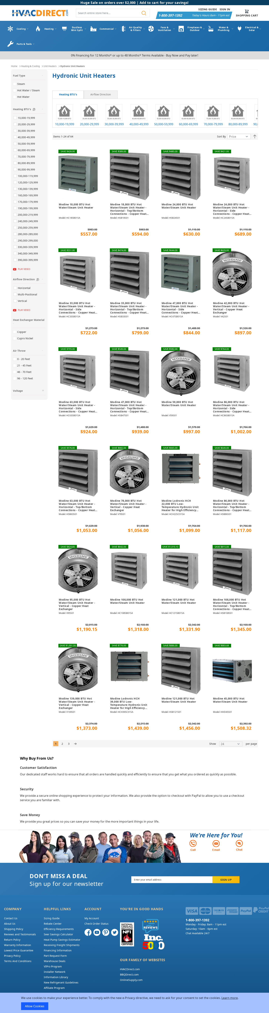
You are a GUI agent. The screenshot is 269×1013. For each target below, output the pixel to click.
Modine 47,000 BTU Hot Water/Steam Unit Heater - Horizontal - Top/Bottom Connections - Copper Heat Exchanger (128, 406)
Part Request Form (55, 955)
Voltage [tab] (18, 390)
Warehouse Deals (54, 961)
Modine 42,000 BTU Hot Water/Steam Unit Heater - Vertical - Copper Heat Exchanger (231, 308)
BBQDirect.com (129, 974)
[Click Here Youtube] (96, 932)
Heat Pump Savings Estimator (62, 939)
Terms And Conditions (17, 961)
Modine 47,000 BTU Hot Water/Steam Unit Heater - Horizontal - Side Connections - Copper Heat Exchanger (180, 308)
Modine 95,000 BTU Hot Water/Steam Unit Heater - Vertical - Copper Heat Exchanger (77, 604)
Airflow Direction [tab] (24, 279)
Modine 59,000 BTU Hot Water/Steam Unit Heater (179, 403)
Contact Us (10, 918)
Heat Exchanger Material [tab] (28, 320)
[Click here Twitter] (114, 932)
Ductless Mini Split (77, 29)
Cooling (21, 28)
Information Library (56, 977)
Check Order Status (96, 923)
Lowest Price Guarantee (18, 950)
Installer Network (54, 972)
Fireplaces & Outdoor (194, 29)
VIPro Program (53, 966)
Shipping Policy (13, 929)
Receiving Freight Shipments (61, 945)
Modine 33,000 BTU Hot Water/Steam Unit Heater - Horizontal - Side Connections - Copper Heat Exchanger (77, 308)
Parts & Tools (24, 44)
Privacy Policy (12, 955)
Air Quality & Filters (135, 29)
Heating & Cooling (30, 66)
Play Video (24, 269)
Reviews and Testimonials (20, 934)
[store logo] (39, 13)
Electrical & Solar (251, 29)
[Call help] (193, 845)
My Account (91, 918)
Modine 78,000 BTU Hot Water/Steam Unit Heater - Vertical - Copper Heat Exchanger (128, 505)
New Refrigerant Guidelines (61, 982)
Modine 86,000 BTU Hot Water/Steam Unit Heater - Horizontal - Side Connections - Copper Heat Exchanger (231, 406)
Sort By (221, 136)
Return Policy (12, 939)
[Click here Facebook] (88, 932)
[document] (134, 1003)
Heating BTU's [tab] (22, 109)
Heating (49, 28)
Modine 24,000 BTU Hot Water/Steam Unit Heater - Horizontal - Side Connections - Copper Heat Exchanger (231, 209)
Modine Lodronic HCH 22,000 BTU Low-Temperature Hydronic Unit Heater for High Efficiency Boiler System (180, 505)
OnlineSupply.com (131, 980)
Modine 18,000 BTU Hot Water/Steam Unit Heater (76, 206)
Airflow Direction (100, 94)
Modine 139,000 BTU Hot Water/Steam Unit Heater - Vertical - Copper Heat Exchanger (77, 703)
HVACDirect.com (130, 969)
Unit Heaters (50, 66)
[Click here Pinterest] (105, 932)
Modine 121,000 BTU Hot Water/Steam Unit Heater (179, 601)
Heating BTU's (68, 94)
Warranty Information (17, 945)
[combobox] (113, 13)
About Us (9, 923)
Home (14, 66)
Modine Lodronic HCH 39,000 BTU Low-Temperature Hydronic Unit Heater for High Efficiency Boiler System (128, 703)
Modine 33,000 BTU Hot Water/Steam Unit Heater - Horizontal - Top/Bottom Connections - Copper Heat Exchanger (128, 308)
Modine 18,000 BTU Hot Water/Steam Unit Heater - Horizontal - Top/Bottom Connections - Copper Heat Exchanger (128, 209)
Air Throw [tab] (19, 350)
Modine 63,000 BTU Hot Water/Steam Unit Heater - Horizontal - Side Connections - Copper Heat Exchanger (77, 406)
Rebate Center (53, 923)
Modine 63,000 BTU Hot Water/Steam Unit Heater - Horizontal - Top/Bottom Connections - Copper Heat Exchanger (77, 505)
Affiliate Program (54, 988)
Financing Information (58, 950)
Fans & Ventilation (164, 29)
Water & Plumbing (224, 29)
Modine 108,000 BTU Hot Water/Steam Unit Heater (127, 601)
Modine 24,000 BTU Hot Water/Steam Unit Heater (179, 206)
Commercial (107, 28)
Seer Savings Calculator (58, 934)
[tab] (68, 95)
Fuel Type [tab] (19, 75)
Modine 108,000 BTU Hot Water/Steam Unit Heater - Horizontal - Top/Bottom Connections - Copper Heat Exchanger (231, 604)
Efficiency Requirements (59, 929)
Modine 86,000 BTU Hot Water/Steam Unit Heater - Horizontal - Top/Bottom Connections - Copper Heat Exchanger (231, 505)
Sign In (225, 9)
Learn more (229, 998)
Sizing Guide (207, 9)
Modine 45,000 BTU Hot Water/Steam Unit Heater (230, 700)
